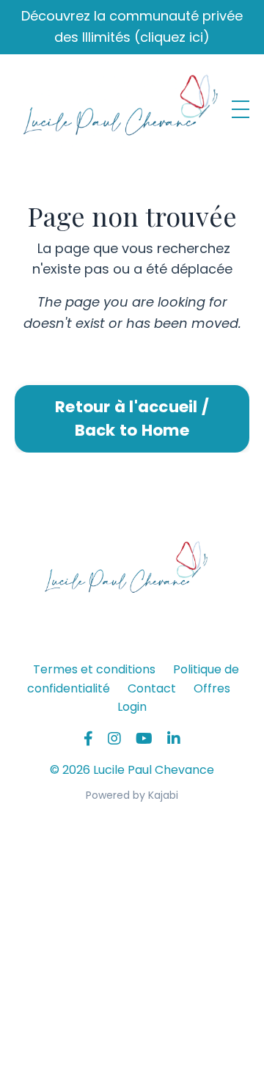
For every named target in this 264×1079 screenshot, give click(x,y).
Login (132, 706)
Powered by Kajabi (132, 795)
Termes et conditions (94, 669)
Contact (152, 688)
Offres (212, 688)
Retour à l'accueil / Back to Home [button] (132, 418)
